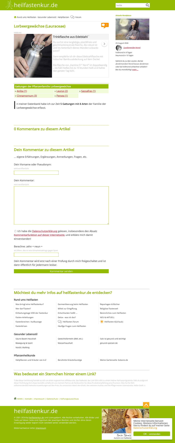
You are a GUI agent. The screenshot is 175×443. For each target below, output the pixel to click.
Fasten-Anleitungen (24, 317)
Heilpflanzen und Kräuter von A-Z (31, 360)
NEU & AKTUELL (107, 317)
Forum (78, 17)
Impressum (39, 398)
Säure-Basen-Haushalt (26, 338)
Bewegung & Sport (24, 343)
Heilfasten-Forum (71, 321)
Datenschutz (52, 398)
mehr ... (135, 69)
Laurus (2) (62, 91)
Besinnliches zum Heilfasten (113, 313)
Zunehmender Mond (131, 47)
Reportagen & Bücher (110, 304)
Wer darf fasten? (23, 308)
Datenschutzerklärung (145, 427)
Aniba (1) (22, 91)
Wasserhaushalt (65, 343)
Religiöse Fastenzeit (109, 308)
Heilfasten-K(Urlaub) (113, 321)
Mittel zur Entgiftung (67, 308)
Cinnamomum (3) (27, 95)
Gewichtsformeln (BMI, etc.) (70, 338)
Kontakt (28, 398)
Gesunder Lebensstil (47, 17)
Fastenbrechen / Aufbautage (29, 321)
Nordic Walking (23, 347)
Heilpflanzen (63, 17)
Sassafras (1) (88, 91)
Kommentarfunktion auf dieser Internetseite (39, 235)
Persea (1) (62, 95)
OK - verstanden (151, 433)
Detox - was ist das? (67, 317)
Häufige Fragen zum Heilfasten (72, 326)
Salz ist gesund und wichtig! (113, 338)
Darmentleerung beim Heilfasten (73, 304)
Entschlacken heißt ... (67, 313)
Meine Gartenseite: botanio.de (114, 360)
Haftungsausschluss (69, 398)
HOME (20, 398)
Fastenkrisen (21, 326)
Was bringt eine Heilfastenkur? (30, 304)
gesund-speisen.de (109, 343)
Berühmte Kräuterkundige (70, 360)
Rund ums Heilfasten (26, 17)
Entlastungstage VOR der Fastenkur (32, 313)
